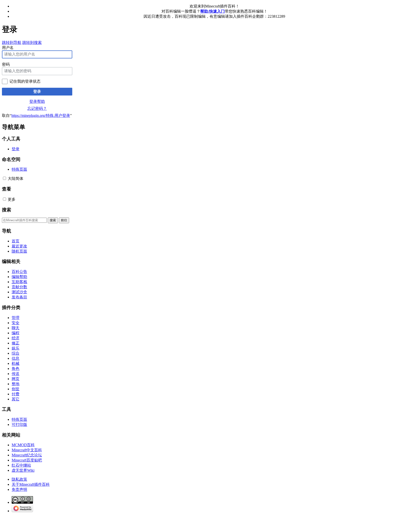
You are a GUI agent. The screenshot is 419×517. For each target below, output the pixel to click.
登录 (37, 91)
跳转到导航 (11, 42)
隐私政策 (19, 479)
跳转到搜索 (32, 42)
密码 (6, 64)
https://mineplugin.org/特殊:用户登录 (40, 115)
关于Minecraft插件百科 (31, 484)
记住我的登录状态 (24, 81)
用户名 (8, 48)
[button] (4, 178)
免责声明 (19, 489)
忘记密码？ (37, 108)
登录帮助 (37, 101)
